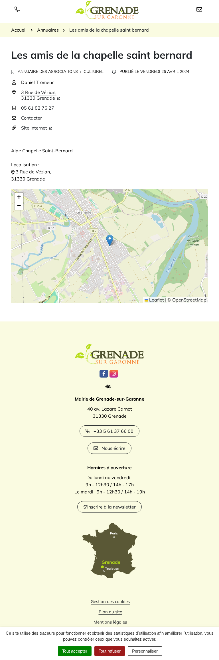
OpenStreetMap (189, 300)
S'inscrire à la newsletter (109, 507)
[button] (109, 240)
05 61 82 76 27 (37, 108)
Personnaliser (145, 651)
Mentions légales (110, 622)
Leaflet (156, 300)
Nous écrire (113, 448)
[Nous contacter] (200, 9)
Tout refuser (110, 651)
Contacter (31, 118)
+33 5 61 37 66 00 (113, 431)
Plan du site (110, 611)
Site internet (34, 128)
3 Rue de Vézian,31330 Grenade (38, 95)
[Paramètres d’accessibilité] (110, 387)
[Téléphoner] (18, 9)
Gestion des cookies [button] (110, 601)
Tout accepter (74, 651)
